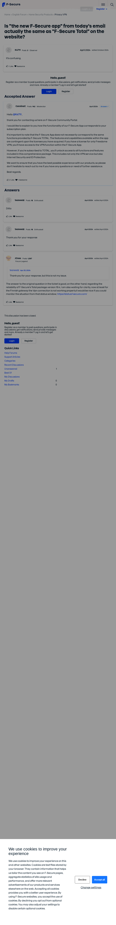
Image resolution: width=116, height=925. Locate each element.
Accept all (99, 879)
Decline (82, 879)
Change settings (91, 887)
